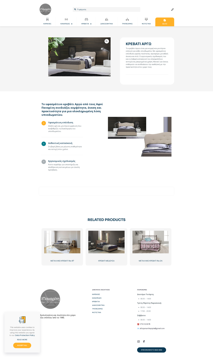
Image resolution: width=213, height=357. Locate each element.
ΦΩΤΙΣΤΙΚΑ (96, 312)
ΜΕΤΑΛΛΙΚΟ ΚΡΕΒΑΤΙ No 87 (62, 261)
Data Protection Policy (25, 335)
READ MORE (22, 339)
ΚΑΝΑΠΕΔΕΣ (97, 298)
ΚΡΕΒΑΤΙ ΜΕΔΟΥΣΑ (106, 261)
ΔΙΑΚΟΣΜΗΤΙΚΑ (98, 305)
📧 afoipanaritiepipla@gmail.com (151, 328)
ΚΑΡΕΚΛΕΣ (96, 294)
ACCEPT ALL (22, 345)
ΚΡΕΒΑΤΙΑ (96, 301)
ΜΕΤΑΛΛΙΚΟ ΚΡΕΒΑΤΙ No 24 (150, 261)
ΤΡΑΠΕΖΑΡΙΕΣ (97, 309)
